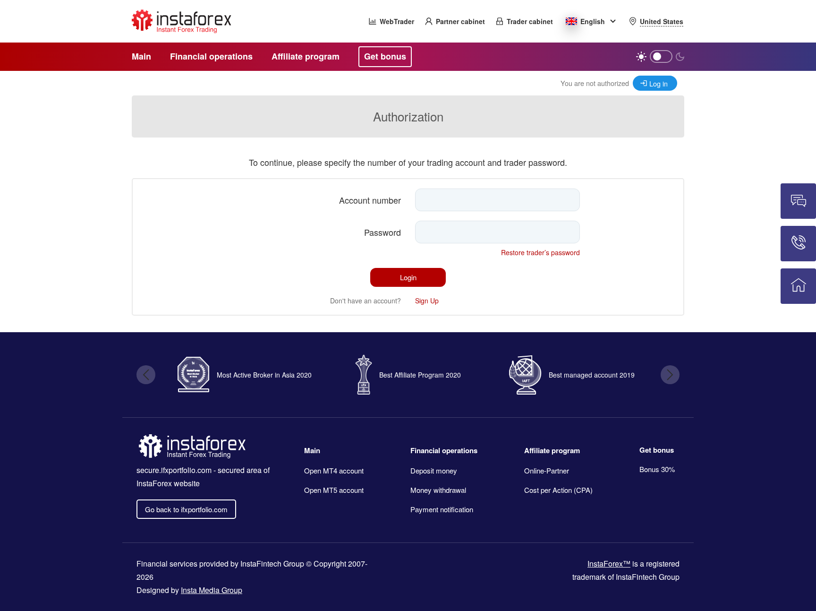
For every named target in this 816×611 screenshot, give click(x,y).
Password (382, 232)
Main (312, 450)
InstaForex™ (608, 563)
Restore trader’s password (540, 252)
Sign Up (427, 300)
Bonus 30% (657, 469)
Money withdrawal (438, 490)
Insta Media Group (211, 590)
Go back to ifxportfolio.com (186, 509)
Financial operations (443, 450)
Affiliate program (552, 450)
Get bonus (656, 450)
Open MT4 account (334, 470)
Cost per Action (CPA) (558, 490)
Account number (370, 200)
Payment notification (441, 509)
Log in (658, 83)
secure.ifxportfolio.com (174, 470)
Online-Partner (546, 470)
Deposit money (433, 470)
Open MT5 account (334, 490)
